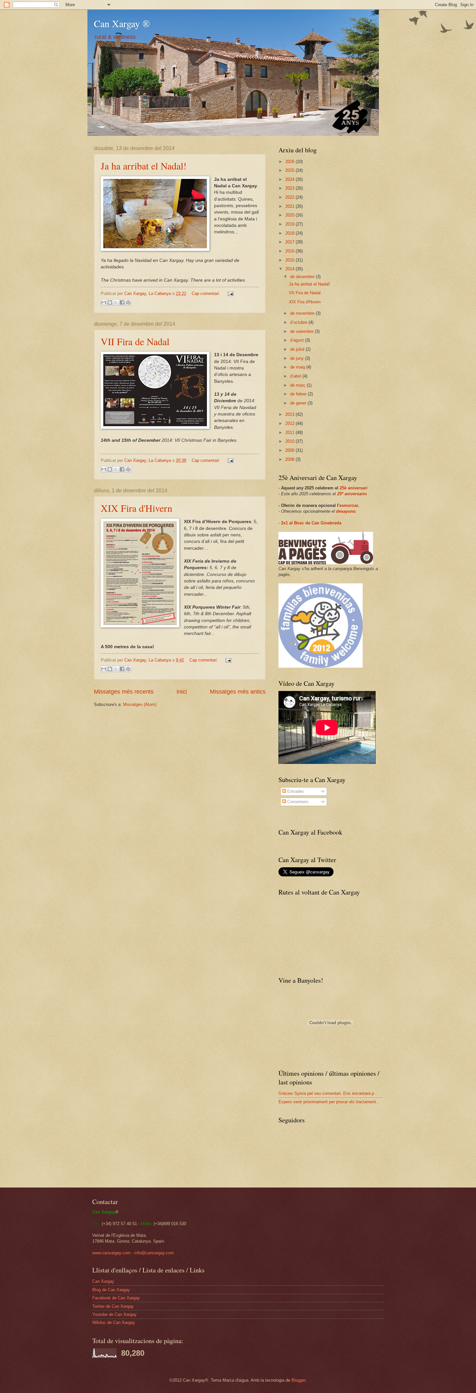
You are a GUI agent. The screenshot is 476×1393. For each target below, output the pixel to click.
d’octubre (299, 322)
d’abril (296, 376)
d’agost (297, 340)
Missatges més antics (238, 691)
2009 (290, 450)
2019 (290, 224)
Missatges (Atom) (139, 704)
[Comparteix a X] (116, 302)
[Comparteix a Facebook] (122, 302)
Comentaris (297, 801)
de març (298, 385)
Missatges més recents (123, 691)
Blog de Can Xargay (111, 1289)
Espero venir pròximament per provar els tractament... (329, 1101)
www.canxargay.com (111, 1252)
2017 (290, 242)
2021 (290, 206)
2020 (290, 215)
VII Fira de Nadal (135, 341)
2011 (290, 432)
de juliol (298, 349)
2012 (290, 423)
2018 (290, 233)
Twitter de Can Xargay (113, 1306)
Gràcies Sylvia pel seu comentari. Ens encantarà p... (328, 1093)
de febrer (299, 394)
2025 (290, 170)
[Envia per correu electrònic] (103, 302)
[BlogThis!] (110, 302)
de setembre (302, 331)
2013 (290, 414)
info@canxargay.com (154, 1252)
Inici (181, 691)
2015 (290, 260)
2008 (290, 459)
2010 (290, 441)
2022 (290, 197)
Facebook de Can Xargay (116, 1297)
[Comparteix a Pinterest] (128, 302)
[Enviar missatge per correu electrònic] (229, 293)
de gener (299, 403)
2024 (290, 179)
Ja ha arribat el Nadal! (144, 165)
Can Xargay (103, 1281)
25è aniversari (354, 488)
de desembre (303, 276)
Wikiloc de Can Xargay (113, 1322)
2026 (290, 161)
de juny (297, 358)
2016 (290, 251)
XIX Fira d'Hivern (136, 507)
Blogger (298, 1380)
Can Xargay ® (122, 23)
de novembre (303, 313)
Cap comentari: (206, 293)
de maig (298, 367)
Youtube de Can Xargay (114, 1314)
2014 (290, 268)
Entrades (295, 791)
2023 (290, 188)
